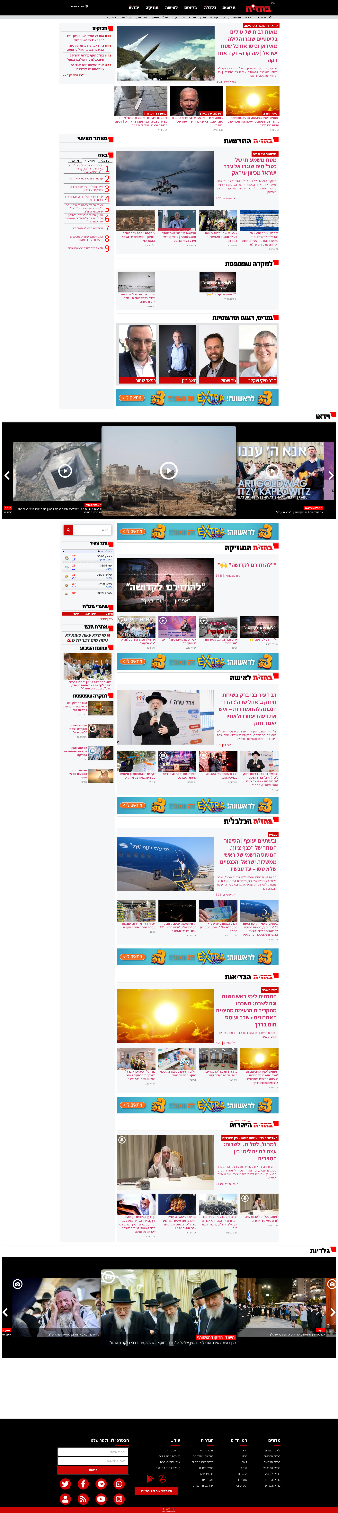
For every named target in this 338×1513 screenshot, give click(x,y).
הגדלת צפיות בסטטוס (168, 1468)
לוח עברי (110, 17)
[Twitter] (65, 1484)
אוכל (166, 17)
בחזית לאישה (272, 1474)
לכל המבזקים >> (73, 75)
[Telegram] (101, 1484)
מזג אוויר (125, 17)
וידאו (244, 1450)
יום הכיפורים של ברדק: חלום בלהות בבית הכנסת (83, 198)
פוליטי (237, 17)
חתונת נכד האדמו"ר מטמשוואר (85, 248)
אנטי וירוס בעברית (170, 1462)
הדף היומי (141, 17)
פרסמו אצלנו (206, 1474)
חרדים (249, 17)
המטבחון (242, 1474)
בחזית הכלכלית (271, 1468)
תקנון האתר (207, 1480)
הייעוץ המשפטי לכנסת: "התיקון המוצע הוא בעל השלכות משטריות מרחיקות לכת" (84, 218)
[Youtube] (101, 1499)
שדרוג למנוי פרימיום (202, 1462)
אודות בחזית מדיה (203, 1485)
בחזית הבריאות (271, 1462)
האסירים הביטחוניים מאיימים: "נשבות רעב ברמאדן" (86, 238)
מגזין (203, 17)
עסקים (214, 17)
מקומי (225, 17)
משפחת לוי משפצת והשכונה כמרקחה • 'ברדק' (86, 188)
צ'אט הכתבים (264, 17)
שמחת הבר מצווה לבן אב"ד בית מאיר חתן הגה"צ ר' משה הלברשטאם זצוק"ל (85, 168)
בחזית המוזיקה (271, 1485)
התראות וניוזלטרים (203, 1456)
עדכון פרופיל (207, 1450)
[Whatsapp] (119, 1484)
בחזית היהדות (272, 1480)
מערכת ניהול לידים (169, 1456)
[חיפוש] (68, 530)
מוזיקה (155, 17)
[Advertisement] (169, 1389)
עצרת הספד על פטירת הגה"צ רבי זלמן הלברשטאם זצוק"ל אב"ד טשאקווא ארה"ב (84, 208)
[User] (65, 1499)
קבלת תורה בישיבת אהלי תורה (86, 178)
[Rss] (83, 1499)
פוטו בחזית (189, 17)
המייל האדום (206, 1468)
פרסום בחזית (172, 1450)
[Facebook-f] (83, 1484)
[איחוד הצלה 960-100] (197, 405)
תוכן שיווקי (241, 1485)
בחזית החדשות (271, 1456)
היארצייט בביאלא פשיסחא (88, 228)
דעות (176, 17)
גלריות (243, 1468)
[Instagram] (119, 1499)
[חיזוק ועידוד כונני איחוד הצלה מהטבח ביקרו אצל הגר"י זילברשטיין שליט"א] (169, 471)
